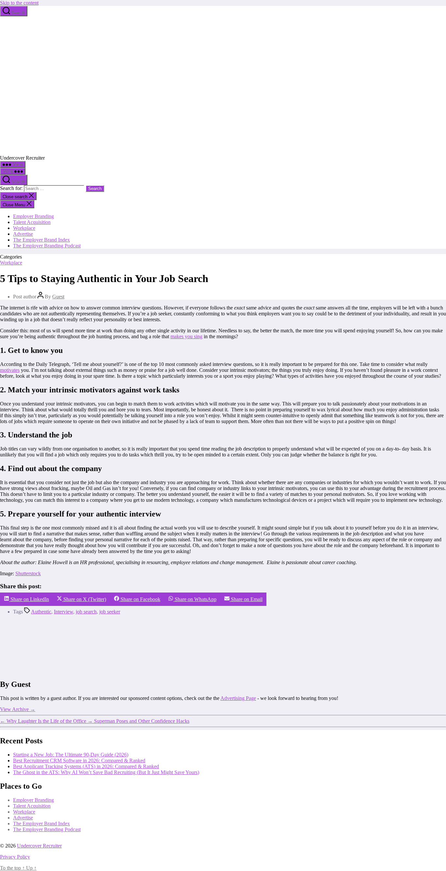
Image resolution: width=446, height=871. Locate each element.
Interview (63, 611)
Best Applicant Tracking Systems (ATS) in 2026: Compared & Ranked (86, 766)
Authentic (41, 611)
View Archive (17, 709)
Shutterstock (28, 573)
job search (86, 611)
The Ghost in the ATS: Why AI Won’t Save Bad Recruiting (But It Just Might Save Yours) (106, 772)
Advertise (23, 234)
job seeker (109, 611)
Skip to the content (19, 3)
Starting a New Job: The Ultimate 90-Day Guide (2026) (70, 754)
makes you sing (186, 336)
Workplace (24, 228)
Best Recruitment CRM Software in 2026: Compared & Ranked (79, 760)
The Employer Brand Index (41, 240)
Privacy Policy (15, 857)
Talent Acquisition (32, 222)
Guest (58, 296)
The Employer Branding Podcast (47, 245)
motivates (10, 370)
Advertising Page (238, 698)
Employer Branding (33, 216)
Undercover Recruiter (39, 845)
